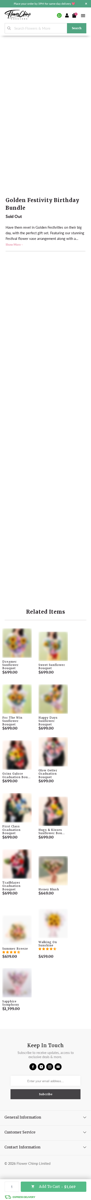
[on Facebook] (32, 1066)
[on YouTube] (41, 1066)
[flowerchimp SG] (18, 15)
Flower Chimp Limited (33, 1163)
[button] (11, 952)
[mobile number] (59, 15)
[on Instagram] (49, 1066)
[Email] (58, 1066)
